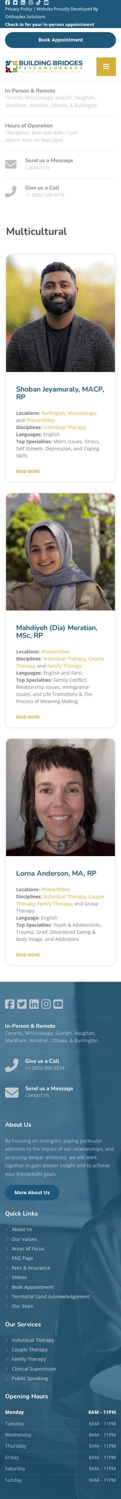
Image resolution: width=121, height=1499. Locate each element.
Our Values (24, 1239)
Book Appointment (60, 39)
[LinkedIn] (23, 2)
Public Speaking (30, 1378)
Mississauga (81, 413)
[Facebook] (7, 2)
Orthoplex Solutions (25, 17)
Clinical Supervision (34, 1369)
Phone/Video (40, 420)
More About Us (32, 1192)
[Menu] (106, 66)
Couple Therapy (29, 1349)
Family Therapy (64, 666)
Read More (28, 471)
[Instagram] (31, 2)
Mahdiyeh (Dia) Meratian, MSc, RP (56, 631)
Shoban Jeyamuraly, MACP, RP (60, 393)
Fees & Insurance (31, 1268)
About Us (22, 1229)
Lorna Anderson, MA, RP (56, 873)
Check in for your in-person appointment (49, 24)
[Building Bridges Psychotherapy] (44, 66)
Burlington (53, 413)
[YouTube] (46, 2)
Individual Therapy (64, 427)
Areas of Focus (28, 1248)
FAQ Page (22, 1258)
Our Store (23, 1306)
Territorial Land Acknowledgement (51, 1296)
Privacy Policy (18, 9)
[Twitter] (15, 2)
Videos (19, 1277)
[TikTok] (38, 2)
